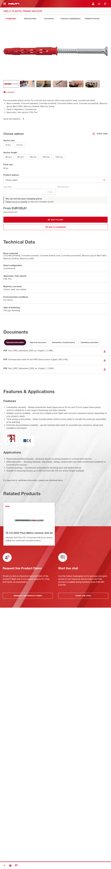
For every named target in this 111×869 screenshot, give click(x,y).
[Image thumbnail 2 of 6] (27, 84)
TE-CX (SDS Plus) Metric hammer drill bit (29, 532)
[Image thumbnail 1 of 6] (10, 84)
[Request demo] (10, 865)
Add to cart (57, 220)
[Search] (105, 4)
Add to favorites (57, 227)
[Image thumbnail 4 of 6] (60, 84)
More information (11, 119)
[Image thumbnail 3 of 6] (43, 84)
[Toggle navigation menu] (5, 4)
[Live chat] (16, 865)
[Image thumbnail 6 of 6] (92, 84)
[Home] (14, 3)
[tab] (10, 18)
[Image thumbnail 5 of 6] (76, 84)
